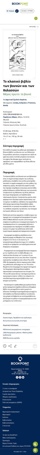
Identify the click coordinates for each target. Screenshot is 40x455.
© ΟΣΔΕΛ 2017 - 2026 (20, 451)
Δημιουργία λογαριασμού (11, 412)
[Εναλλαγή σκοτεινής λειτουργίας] (35, 444)
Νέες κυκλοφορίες (9, 438)
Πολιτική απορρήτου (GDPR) (12, 402)
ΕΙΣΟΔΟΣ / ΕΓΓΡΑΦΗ (27, 11)
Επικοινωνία (7, 400)
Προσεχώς (6, 440)
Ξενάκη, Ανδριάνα (19, 103)
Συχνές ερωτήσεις (9, 394)
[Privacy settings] (35, 450)
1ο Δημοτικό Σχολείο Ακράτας (15, 100)
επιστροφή (32, 26)
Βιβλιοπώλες (7, 420)
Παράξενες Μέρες (10, 117)
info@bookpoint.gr (22, 374)
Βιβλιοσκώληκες (8, 423)
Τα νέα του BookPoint (10, 435)
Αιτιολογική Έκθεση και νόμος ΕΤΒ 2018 (16, 446)
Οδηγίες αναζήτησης (10, 397)
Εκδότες (5, 417)
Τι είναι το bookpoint (10, 388)
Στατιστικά (6, 426)
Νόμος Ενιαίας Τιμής (10, 443)
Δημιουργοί (6, 414)
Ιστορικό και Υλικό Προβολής (13, 391)
